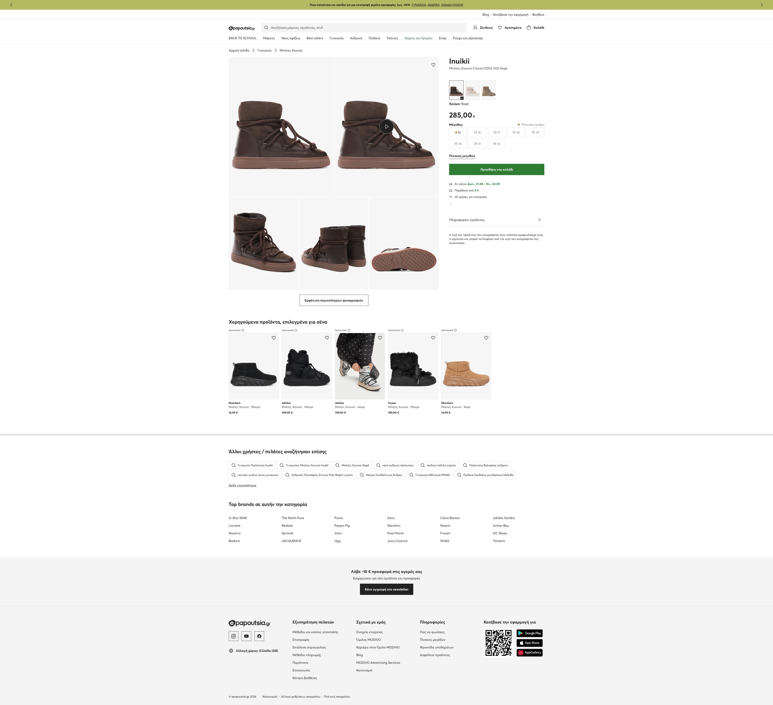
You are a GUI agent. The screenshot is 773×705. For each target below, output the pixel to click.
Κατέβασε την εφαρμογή (510, 14)
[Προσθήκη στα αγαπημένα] (434, 65)
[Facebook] (259, 636)
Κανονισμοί (364, 670)
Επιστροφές (301, 640)
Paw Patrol (395, 533)
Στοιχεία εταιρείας (369, 632)
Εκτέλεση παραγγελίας (309, 647)
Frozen (445, 533)
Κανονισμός (270, 696)
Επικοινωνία (301, 670)
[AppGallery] (530, 653)
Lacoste (234, 525)
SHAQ (444, 541)
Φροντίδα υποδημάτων (437, 647)
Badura (234, 541)
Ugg (337, 541)
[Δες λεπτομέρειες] (539, 220)
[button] (281, 127)
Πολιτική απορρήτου (337, 696)
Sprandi (287, 533)
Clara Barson (450, 518)
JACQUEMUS (291, 541)
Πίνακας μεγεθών (432, 640)
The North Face (293, 518)
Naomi (445, 525)
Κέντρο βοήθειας (304, 678)
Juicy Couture (397, 541)
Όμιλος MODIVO (368, 640)
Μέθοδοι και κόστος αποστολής (315, 632)
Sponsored (234, 330)
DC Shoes (500, 533)
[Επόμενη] (762, 5)
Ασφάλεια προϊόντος (435, 655)
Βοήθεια (538, 14)
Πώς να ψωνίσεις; (432, 632)
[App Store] (530, 643)
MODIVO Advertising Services (378, 663)
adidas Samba (504, 518)
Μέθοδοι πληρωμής (306, 655)
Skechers (393, 525)
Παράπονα (300, 663)
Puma (338, 518)
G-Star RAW (238, 518)
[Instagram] (233, 636)
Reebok (287, 525)
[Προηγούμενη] (11, 5)
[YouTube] (246, 636)
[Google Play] (530, 633)
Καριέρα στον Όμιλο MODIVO (378, 647)
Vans (338, 533)
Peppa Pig (342, 525)
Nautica (235, 533)
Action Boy (501, 525)
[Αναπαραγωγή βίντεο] (386, 126)
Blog (486, 14)
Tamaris (499, 541)
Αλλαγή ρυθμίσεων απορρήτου (300, 696)
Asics (391, 518)
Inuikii (459, 61)
